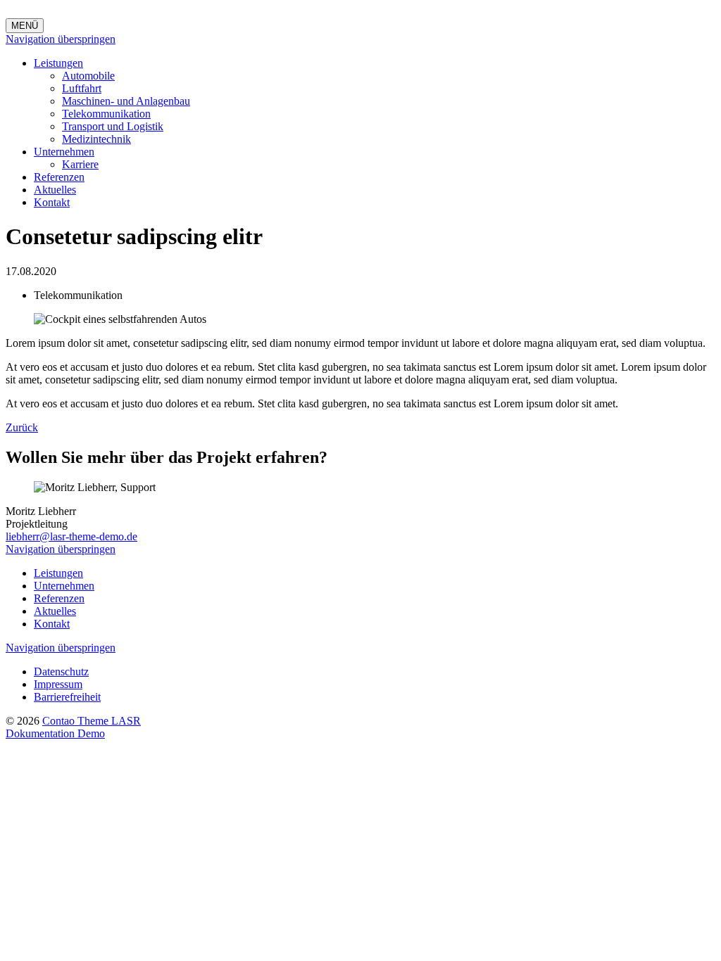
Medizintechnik (96, 139)
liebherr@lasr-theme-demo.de (71, 536)
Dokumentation (41, 733)
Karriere (80, 164)
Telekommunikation (106, 114)
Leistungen (58, 63)
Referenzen (59, 177)
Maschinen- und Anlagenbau (126, 101)
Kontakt (52, 202)
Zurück (22, 427)
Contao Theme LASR (91, 721)
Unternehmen (64, 152)
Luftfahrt (81, 88)
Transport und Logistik (112, 126)
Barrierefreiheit (67, 697)
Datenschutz (61, 671)
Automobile (88, 76)
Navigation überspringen (60, 39)
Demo (91, 733)
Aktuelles (55, 190)
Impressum (58, 684)
